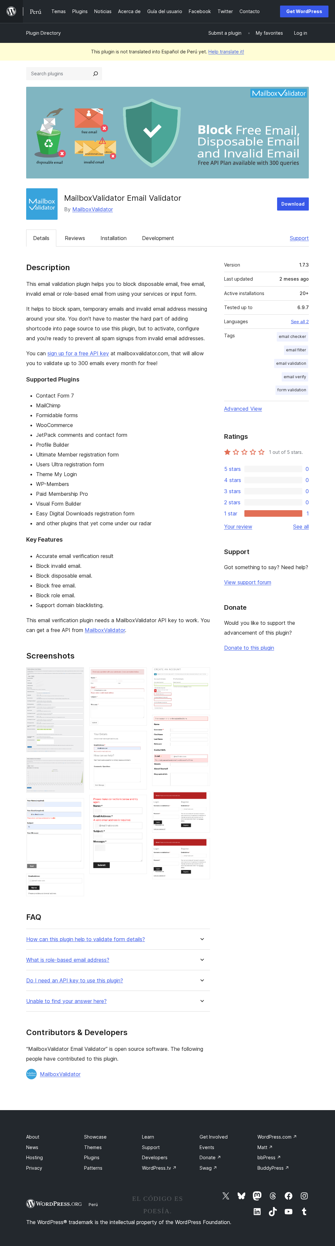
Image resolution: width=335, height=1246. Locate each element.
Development (158, 238)
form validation (291, 389)
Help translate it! (226, 51)
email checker (292, 336)
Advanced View (243, 408)
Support (299, 238)
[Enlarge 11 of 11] (201, 847)
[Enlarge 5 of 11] (138, 676)
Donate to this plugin (249, 647)
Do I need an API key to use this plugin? (74, 980)
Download (293, 204)
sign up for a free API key (78, 353)
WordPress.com (277, 1137)
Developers (155, 1157)
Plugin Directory (43, 33)
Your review (238, 526)
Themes (93, 1147)
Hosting (34, 1157)
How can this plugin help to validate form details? (85, 939)
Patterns (93, 1168)
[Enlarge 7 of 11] (138, 803)
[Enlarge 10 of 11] (201, 800)
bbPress (269, 1157)
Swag (208, 1168)
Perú (93, 1204)
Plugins (91, 1157)
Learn (148, 1137)
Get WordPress (304, 11)
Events (207, 1147)
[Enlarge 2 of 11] (75, 766)
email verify (295, 376)
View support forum (247, 582)
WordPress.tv (159, 1168)
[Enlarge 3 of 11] (75, 807)
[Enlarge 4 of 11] (75, 882)
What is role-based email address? (67, 960)
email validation (291, 363)
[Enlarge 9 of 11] (201, 723)
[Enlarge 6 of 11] (138, 739)
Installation (113, 238)
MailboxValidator (92, 209)
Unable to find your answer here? (66, 1001)
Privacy (34, 1168)
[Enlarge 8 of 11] (201, 676)
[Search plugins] (95, 73)
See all (301, 526)
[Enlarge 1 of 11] (75, 676)
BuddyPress (273, 1168)
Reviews (75, 238)
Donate (210, 1157)
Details (41, 238)
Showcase (95, 1137)
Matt (265, 1147)
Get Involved (214, 1137)
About (32, 1137)
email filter (296, 349)
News (32, 1147)
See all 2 (300, 321)
